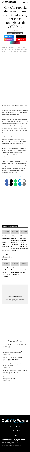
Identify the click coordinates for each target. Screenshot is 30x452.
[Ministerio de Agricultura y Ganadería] (15, 264)
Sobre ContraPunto (15, 431)
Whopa (10, 451)
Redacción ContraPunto (15, 296)
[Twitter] (16, 426)
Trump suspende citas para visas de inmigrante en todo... (14, 378)
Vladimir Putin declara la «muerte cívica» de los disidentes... (14, 358)
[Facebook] (11, 426)
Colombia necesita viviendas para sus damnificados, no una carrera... (15, 352)
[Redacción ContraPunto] (15, 290)
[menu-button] (24, 2)
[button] (27, 2)
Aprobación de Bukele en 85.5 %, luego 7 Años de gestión (6, 272)
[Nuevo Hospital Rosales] (24, 264)
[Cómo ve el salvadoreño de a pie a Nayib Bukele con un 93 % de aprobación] (24, 232)
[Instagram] (13, 426)
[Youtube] (19, 426)
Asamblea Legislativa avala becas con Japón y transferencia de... (15, 371)
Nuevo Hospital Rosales (23, 270)
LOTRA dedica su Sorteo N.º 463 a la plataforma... (14, 345)
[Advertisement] (15, 87)
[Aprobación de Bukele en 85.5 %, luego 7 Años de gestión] (6, 264)
